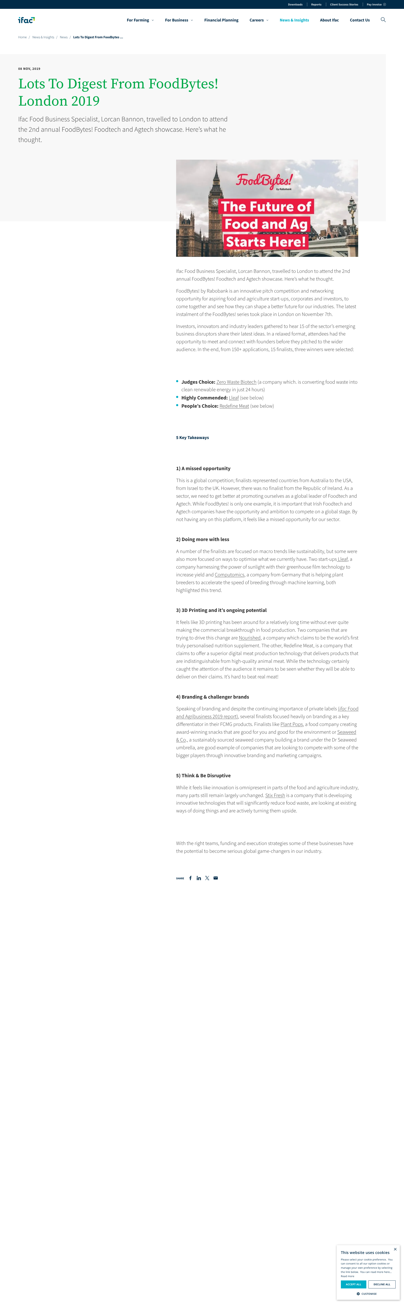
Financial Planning (221, 20)
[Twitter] (207, 878)
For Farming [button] (138, 20)
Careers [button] (257, 20)
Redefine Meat (234, 406)
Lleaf (234, 397)
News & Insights (294, 20)
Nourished (250, 637)
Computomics (230, 574)
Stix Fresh (275, 795)
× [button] (395, 1249)
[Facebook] (190, 878)
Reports (316, 4)
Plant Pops (291, 724)
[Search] (383, 20)
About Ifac (329, 20)
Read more (347, 1276)
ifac (343, 708)
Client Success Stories (344, 4)
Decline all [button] (381, 1284)
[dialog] (368, 1272)
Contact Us (360, 20)
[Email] (216, 878)
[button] (368, 1293)
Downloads (295, 4)
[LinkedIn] (199, 878)
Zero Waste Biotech (236, 382)
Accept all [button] (353, 1284)
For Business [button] (176, 20)
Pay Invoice (374, 4)
